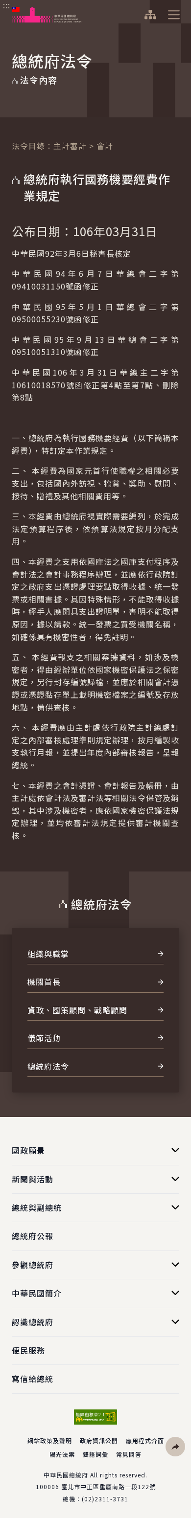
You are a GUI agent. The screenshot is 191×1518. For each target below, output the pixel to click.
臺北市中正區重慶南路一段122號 (108, 1486)
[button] (175, 1446)
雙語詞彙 (95, 1454)
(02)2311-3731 (105, 1499)
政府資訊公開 (99, 1440)
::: (6, 5)
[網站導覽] (150, 14)
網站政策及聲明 (49, 1440)
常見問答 (129, 1454)
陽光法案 (62, 1454)
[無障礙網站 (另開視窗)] (95, 1417)
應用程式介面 (145, 1440)
